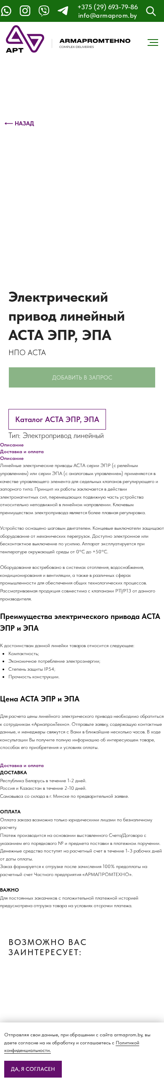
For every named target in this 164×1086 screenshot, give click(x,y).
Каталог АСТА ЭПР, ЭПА (57, 419)
